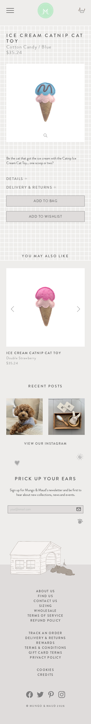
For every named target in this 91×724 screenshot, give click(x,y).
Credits (46, 675)
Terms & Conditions (45, 648)
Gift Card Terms (45, 652)
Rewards (45, 643)
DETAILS (15, 178)
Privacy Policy (45, 657)
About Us (45, 591)
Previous (12, 309)
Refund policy (45, 620)
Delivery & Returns (45, 638)
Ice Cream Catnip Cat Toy (33, 353)
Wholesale (45, 611)
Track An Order (46, 633)
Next (78, 309)
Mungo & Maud (43, 706)
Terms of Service (46, 615)
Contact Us (45, 601)
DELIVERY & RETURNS (30, 187)
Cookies (45, 670)
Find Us (45, 596)
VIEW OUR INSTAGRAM (45, 443)
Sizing (45, 606)
